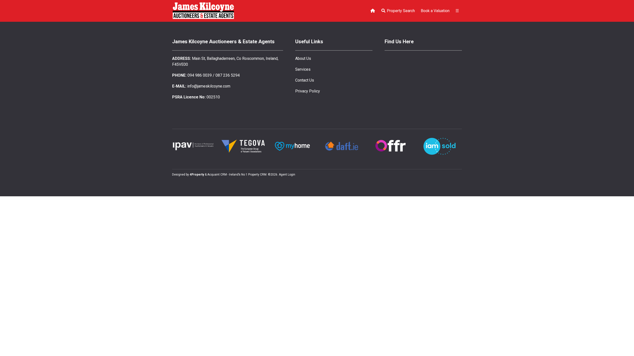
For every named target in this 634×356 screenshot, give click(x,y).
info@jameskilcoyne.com (208, 86)
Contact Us (304, 80)
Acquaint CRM (217, 174)
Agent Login (287, 174)
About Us (303, 58)
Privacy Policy (307, 91)
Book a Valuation (435, 10)
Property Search (400, 10)
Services (303, 69)
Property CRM (257, 174)
